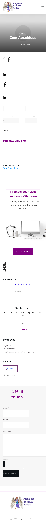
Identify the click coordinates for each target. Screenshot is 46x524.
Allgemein (7, 345)
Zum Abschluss (12, 165)
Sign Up (23, 329)
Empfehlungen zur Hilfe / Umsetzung (19, 352)
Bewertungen (9, 348)
